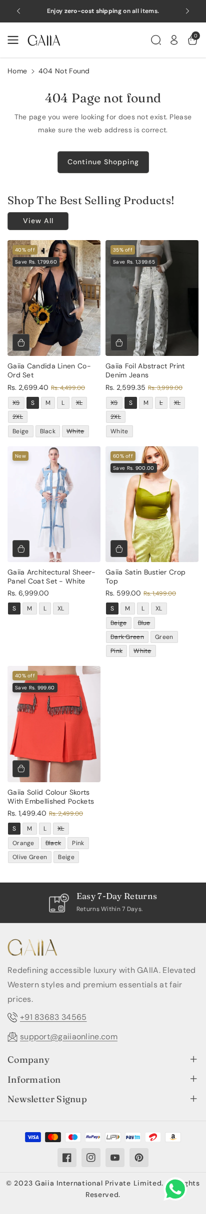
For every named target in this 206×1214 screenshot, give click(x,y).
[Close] (185, 456)
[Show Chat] (178, 1189)
